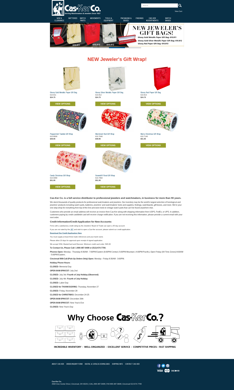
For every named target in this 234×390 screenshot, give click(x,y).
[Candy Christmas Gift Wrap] (71, 161)
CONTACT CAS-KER (132, 364)
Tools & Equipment (108, 19)
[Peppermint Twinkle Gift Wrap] (71, 120)
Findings (139, 18)
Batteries (72, 18)
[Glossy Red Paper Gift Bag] (162, 78)
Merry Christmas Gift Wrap (151, 134)
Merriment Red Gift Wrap (104, 134)
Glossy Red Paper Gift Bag (151, 92)
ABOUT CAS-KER (58, 364)
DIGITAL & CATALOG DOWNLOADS (97, 364)
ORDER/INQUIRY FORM (74, 364)
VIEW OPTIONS (62, 104)
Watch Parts (83, 19)
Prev (52, 36)
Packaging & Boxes (126, 19)
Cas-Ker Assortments (152, 19)
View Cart (178, 11)
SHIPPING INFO (117, 364)
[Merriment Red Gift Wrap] (117, 120)
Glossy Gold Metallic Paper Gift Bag (63, 92)
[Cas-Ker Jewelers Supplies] (76, 8)
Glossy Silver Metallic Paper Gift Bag (109, 92)
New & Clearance (59, 19)
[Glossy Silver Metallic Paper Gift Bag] (117, 78)
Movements (95, 18)
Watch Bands (168, 19)
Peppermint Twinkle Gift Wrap (61, 134)
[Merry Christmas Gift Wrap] (162, 120)
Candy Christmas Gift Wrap (60, 175)
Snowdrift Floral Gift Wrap (105, 175)
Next (181, 36)
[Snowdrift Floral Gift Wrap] (117, 161)
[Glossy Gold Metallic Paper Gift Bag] (71, 78)
